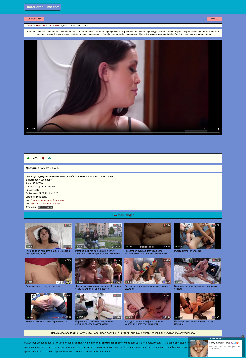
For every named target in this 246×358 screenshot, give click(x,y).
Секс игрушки (45, 207)
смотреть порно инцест (201, 34)
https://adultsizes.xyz (179, 34)
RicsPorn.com (212, 31)
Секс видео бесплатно (64, 333)
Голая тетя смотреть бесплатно (47, 200)
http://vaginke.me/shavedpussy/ (177, 333)
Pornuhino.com (110, 34)
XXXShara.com (86, 31)
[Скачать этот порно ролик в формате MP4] (49, 158)
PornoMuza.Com (88, 333)
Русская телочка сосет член (45, 203)
